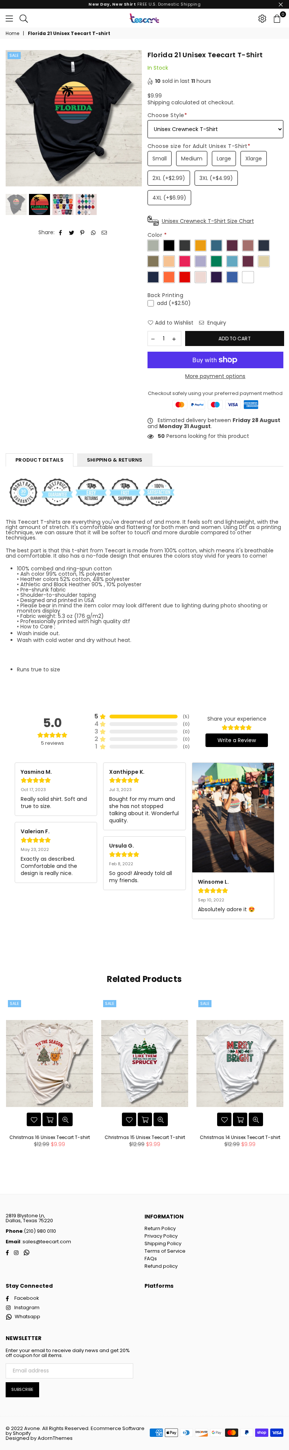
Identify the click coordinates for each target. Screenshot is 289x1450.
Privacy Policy (161, 1236)
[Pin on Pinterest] (82, 232)
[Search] (23, 18)
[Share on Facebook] (61, 232)
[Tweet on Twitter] (72, 232)
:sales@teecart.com (45, 1241)
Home (12, 33)
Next (135, 118)
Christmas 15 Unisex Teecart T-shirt (145, 1137)
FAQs (150, 1258)
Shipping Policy (162, 1243)
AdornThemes (55, 1438)
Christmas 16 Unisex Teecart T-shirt (49, 1137)
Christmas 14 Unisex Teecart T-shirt (240, 1137)
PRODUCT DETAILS (39, 460)
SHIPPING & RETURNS (115, 460)
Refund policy (161, 1266)
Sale (14, 55)
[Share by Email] (104, 232)
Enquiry (216, 323)
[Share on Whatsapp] (93, 232)
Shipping (159, 102)
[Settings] (262, 18)
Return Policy (160, 1228)
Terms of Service (165, 1251)
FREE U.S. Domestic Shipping (144, 4)
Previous (12, 118)
